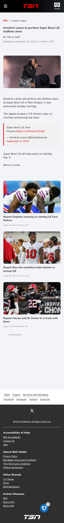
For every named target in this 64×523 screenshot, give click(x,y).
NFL (5, 20)
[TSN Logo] (31, 6)
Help (5, 444)
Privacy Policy (10, 456)
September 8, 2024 (17, 141)
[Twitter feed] (32, 410)
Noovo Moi (8, 505)
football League (18, 20)
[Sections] (5, 6)
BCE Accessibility (12, 437)
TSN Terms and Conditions (16, 463)
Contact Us (8, 441)
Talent (7, 394)
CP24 (6, 483)
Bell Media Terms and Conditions (19, 460)
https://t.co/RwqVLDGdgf (30, 131)
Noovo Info (8, 502)
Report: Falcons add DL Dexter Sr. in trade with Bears (30, 319)
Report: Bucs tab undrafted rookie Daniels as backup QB (29, 269)
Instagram (21, 399)
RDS (5, 498)
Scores (57, 8)
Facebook (9, 399)
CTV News (8, 479)
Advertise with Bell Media (35, 394)
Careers (16, 394)
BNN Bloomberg (11, 486)
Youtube (33, 399)
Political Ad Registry (13, 467)
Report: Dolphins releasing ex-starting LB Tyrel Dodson (30, 218)
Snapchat (45, 399)
